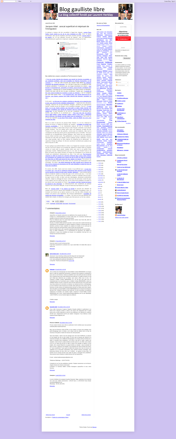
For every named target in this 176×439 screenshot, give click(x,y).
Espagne (105, 55)
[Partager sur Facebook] (61, 201)
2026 (99, 163)
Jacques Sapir (107, 79)
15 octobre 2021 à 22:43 (64, 307)
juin (99, 188)
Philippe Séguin (102, 113)
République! (120, 147)
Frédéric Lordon (121, 101)
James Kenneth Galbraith (104, 80)
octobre (100, 180)
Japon (98, 82)
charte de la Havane (107, 132)
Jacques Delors (101, 77)
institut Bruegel (101, 144)
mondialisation (100, 148)
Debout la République (103, 50)
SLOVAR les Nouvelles (123, 195)
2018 (99, 206)
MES (101, 96)
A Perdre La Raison (122, 157)
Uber (111, 124)
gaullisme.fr (120, 103)
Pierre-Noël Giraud (107, 115)
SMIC (105, 116)
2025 (99, 165)
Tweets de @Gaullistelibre (103, 25)
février (99, 197)
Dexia (111, 50)
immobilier (109, 142)
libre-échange (101, 145)
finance (105, 140)
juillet (99, 186)
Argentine (105, 38)
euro (98, 139)
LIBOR (103, 94)
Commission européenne (104, 47)
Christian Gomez (101, 44)
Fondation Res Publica (123, 136)
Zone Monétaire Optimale (104, 127)
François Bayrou (107, 58)
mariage (98, 147)
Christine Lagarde (107, 46)
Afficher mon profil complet (121, 217)
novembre (100, 178)
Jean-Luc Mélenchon (104, 87)
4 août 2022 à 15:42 (60, 375)
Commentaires (121, 85)
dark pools (109, 135)
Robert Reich (100, 116)
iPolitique (119, 106)
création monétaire (102, 135)
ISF (103, 75)
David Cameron (108, 49)
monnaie (110, 148)
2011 (99, 221)
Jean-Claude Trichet (102, 83)
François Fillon (104, 60)
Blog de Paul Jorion (122, 164)
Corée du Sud (100, 49)
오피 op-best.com (54, 253)
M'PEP (98, 96)
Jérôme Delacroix (121, 121)
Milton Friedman (107, 99)
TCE (104, 118)
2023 (99, 169)
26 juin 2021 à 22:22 (60, 213)
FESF (102, 57)
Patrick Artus (106, 110)
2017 (99, 208)
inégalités (109, 144)
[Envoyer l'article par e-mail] (53, 201)
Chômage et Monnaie (122, 134)
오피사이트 (71, 260)
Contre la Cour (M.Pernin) (123, 167)
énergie (99, 156)
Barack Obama (101, 41)
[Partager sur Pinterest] (63, 201)
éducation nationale (106, 155)
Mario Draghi (104, 98)
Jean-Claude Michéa (106, 82)
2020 (99, 202)
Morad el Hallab (107, 101)
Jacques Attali (86, 35)
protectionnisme (107, 152)
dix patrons (48, 37)
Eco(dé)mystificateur (122, 98)
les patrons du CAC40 (68, 188)
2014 (99, 215)
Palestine (106, 108)
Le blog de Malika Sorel (123, 182)
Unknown (52, 269)
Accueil (68, 414)
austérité (104, 129)
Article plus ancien (86, 414)
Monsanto (99, 101)
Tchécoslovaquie (100, 120)
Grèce (105, 71)
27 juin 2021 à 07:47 (60, 241)
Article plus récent (50, 414)
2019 (99, 204)
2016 (99, 210)
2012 (99, 219)
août (99, 184)
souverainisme (100, 153)
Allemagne (100, 35)
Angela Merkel (107, 36)
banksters (110, 129)
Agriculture (109, 32)
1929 (105, 31)
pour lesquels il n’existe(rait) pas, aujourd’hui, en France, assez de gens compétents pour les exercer (68, 87)
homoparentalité (100, 142)
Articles (119, 82)
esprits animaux (108, 137)
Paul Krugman (107, 111)
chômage (99, 134)
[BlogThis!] (58, 201)
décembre (100, 175)
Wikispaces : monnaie (123, 150)
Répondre (52, 236)
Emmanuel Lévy (107, 52)
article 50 (99, 129)
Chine (110, 43)
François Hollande (104, 62)
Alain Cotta (100, 33)
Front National (101, 64)
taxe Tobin (109, 153)
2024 (99, 167)
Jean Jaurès (65, 203)
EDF (98, 52)
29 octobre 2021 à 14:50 (66, 322)
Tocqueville (103, 124)
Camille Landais (104, 43)
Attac (107, 39)
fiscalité (110, 140)
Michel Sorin (120, 185)
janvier (100, 199)
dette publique (100, 137)
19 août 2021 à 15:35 (60, 269)
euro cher (105, 139)
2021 (99, 174)
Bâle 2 (110, 41)
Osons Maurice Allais (122, 187)
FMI (106, 57)
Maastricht (105, 96)
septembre (101, 182)
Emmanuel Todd (102, 54)
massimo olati (53, 307)
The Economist (72, 203)
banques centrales (102, 131)
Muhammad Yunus (101, 102)
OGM (106, 107)
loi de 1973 (109, 145)
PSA (103, 108)
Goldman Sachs (101, 67)
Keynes (98, 94)
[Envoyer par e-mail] (56, 201)
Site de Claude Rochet (123, 193)
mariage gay (108, 147)
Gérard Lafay (106, 72)
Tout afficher (128, 123)
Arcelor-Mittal (100, 38)
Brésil (107, 41)
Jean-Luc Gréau (104, 86)
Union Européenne (104, 126)
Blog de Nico (120, 95)
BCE (111, 40)
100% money (100, 32)
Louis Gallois (109, 94)
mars (99, 195)
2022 (99, 171)
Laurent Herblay (121, 215)
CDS (98, 43)
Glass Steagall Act (107, 65)
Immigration (52, 203)
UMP (107, 124)
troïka (98, 155)
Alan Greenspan (108, 33)
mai (99, 190)
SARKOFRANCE (121, 190)
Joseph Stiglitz (107, 93)
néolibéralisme (101, 150)
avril (99, 193)
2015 (99, 212)
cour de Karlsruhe (107, 134)
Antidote (119, 93)
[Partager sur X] (59, 201)
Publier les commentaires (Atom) (60, 417)
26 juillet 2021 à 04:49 (65, 253)
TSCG (110, 118)
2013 (99, 217)
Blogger (94, 427)
